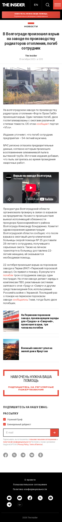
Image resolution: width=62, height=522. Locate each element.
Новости (31, 27)
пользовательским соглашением (42, 439)
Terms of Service (35, 444)
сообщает (42, 123)
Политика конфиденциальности (30, 489)
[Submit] (54, 432)
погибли (8, 275)
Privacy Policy (23, 444)
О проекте (29, 479)
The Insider (31, 55)
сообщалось (20, 299)
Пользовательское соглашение (30, 484)
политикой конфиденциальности (17, 442)
